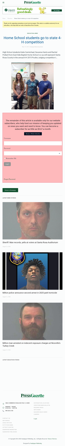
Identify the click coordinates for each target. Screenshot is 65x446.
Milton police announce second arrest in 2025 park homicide (30, 293)
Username (7, 138)
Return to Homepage (10, 190)
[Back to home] (32, 2)
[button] (3, 2)
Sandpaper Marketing (36, 443)
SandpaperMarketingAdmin (36, 47)
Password (7, 148)
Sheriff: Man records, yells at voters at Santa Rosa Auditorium (30, 242)
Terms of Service (52, 439)
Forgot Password (9, 179)
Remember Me (11, 158)
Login (35, 418)
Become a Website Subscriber (33, 134)
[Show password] (59, 153)
